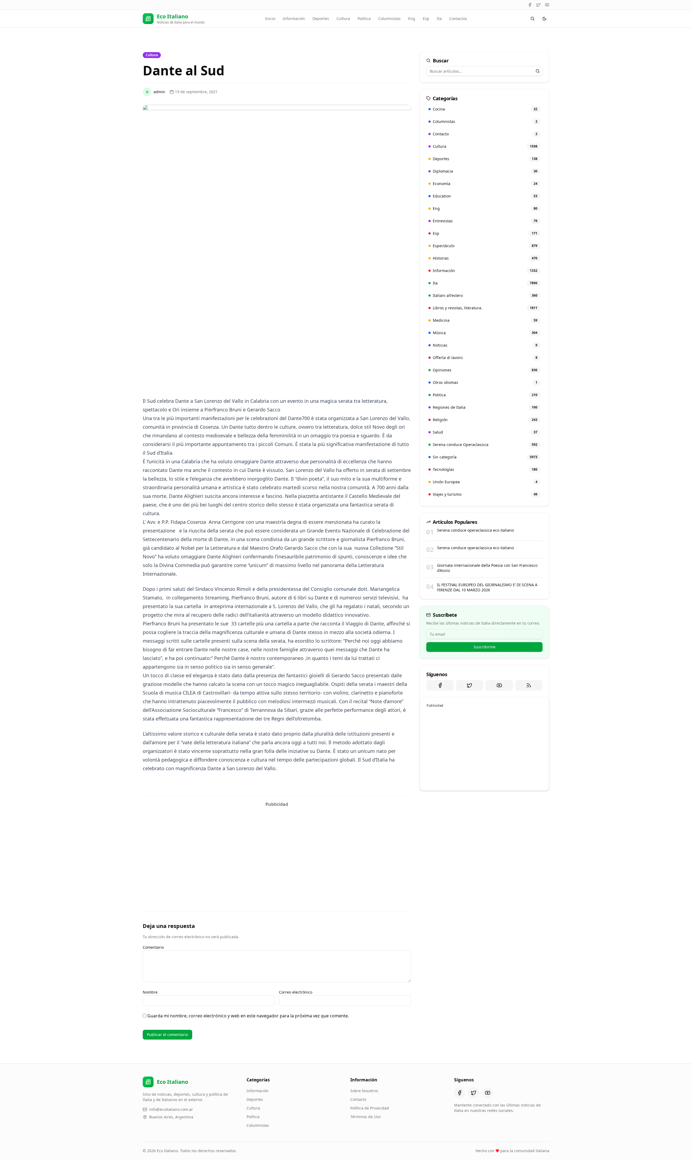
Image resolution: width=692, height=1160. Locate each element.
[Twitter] (538, 5)
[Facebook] (530, 5)
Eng (411, 18)
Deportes (320, 18)
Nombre (150, 992)
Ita (439, 18)
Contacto (358, 1099)
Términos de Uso (365, 1116)
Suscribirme (484, 646)
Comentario (153, 947)
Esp (426, 18)
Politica (364, 18)
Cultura (343, 18)
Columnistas (389, 18)
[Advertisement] (277, 847)
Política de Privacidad (369, 1108)
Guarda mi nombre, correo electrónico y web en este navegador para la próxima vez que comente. (248, 1016)
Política (253, 1116)
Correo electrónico (295, 992)
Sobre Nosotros (364, 1090)
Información (294, 18)
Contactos (458, 18)
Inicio (270, 18)
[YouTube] (547, 5)
